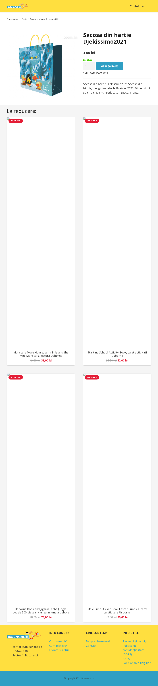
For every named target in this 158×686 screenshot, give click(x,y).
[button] (149, 6)
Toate (24, 19)
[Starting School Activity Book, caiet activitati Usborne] (117, 232)
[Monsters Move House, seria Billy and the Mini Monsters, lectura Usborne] (41, 232)
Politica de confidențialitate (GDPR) (133, 650)
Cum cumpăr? (58, 641)
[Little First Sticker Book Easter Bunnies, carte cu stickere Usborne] (117, 489)
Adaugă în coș (109, 66)
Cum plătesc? (58, 645)
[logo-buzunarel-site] (18, 6)
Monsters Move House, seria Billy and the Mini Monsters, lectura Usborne (40, 354)
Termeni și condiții (135, 641)
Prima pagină (13, 19)
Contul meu (137, 6)
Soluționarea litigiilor (137, 663)
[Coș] (122, 6)
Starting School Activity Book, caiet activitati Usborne (117, 354)
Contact (91, 645)
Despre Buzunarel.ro (99, 641)
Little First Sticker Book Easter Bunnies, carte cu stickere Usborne (117, 610)
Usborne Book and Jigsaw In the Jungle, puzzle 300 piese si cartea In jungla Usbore (40, 610)
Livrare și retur (59, 650)
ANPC (126, 658)
